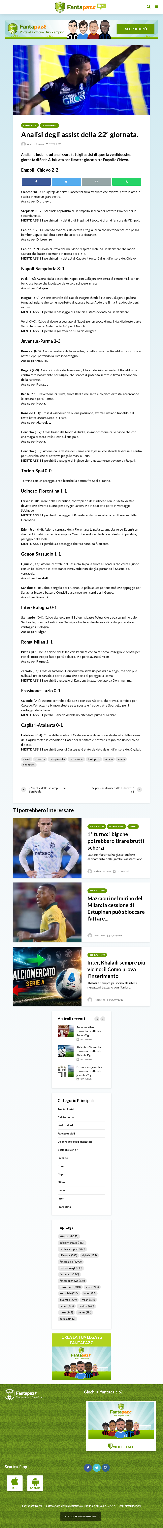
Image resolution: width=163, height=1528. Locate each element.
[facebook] (88, 1468)
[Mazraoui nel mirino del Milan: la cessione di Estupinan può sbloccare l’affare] (47, 912)
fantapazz (94, 759)
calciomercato (72, 1242)
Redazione (99, 935)
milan (88, 1300)
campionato (57, 759)
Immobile (69, 1293)
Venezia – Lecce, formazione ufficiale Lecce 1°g (89, 1051)
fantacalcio (76, 759)
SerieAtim (29, 765)
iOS (14, 1488)
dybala (89, 1255)
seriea (121, 759)
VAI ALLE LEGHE (123, 1447)
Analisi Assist (30, 125)
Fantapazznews (72, 1281)
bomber (40, 759)
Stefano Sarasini (102, 871)
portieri (86, 1306)
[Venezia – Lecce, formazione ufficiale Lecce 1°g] (66, 1051)
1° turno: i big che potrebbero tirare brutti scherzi (115, 841)
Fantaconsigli (97, 826)
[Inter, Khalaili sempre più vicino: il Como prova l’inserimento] (47, 976)
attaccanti (69, 1236)
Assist (26, 759)
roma (66, 1312)
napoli (67, 1306)
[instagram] (106, 1468)
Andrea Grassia (35, 143)
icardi (92, 1287)
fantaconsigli (71, 1268)
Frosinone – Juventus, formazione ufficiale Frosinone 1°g (90, 1031)
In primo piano (49, 125)
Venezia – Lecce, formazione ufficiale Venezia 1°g (89, 1071)
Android (35, 1488)
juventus (68, 1300)
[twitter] (97, 1468)
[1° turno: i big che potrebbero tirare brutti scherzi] (47, 848)
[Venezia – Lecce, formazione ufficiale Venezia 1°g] (66, 1070)
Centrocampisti (72, 1249)
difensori (68, 1255)
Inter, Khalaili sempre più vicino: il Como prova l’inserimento (116, 969)
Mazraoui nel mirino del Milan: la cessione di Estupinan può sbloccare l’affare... (116, 908)
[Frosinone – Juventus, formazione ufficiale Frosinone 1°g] (66, 1031)
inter (89, 1293)
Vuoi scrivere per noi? (82, 1516)
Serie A (109, 759)
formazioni (70, 1287)
